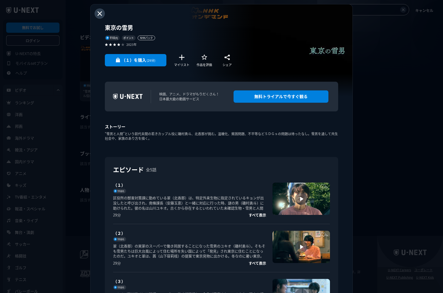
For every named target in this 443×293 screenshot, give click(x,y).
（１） (119, 185)
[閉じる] (100, 13)
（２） (119, 233)
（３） (119, 281)
